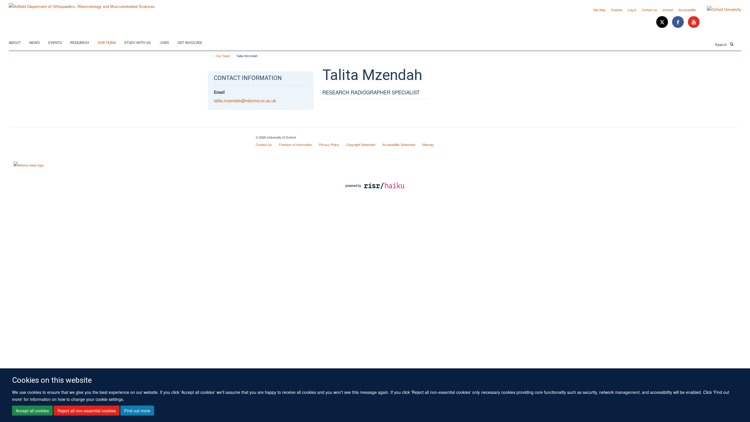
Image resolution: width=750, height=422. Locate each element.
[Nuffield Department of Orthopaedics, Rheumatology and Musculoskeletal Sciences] (82, 4)
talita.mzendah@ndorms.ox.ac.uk (245, 100)
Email (219, 92)
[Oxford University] (719, 9)
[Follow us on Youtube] (694, 22)
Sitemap (428, 144)
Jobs (164, 42)
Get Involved (190, 42)
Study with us (137, 42)
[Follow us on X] (662, 22)
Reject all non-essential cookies (86, 411)
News (34, 42)
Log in (632, 9)
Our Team (107, 42)
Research (79, 42)
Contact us (649, 9)
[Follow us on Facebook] (678, 22)
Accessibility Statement (398, 144)
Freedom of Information (295, 144)
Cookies (617, 9)
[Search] (731, 44)
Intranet (667, 9)
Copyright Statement (360, 144)
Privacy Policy (329, 144)
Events (55, 42)
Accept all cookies (32, 411)
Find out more (137, 411)
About (15, 42)
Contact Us (264, 144)
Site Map (599, 9)
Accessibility (687, 9)
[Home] (208, 56)
